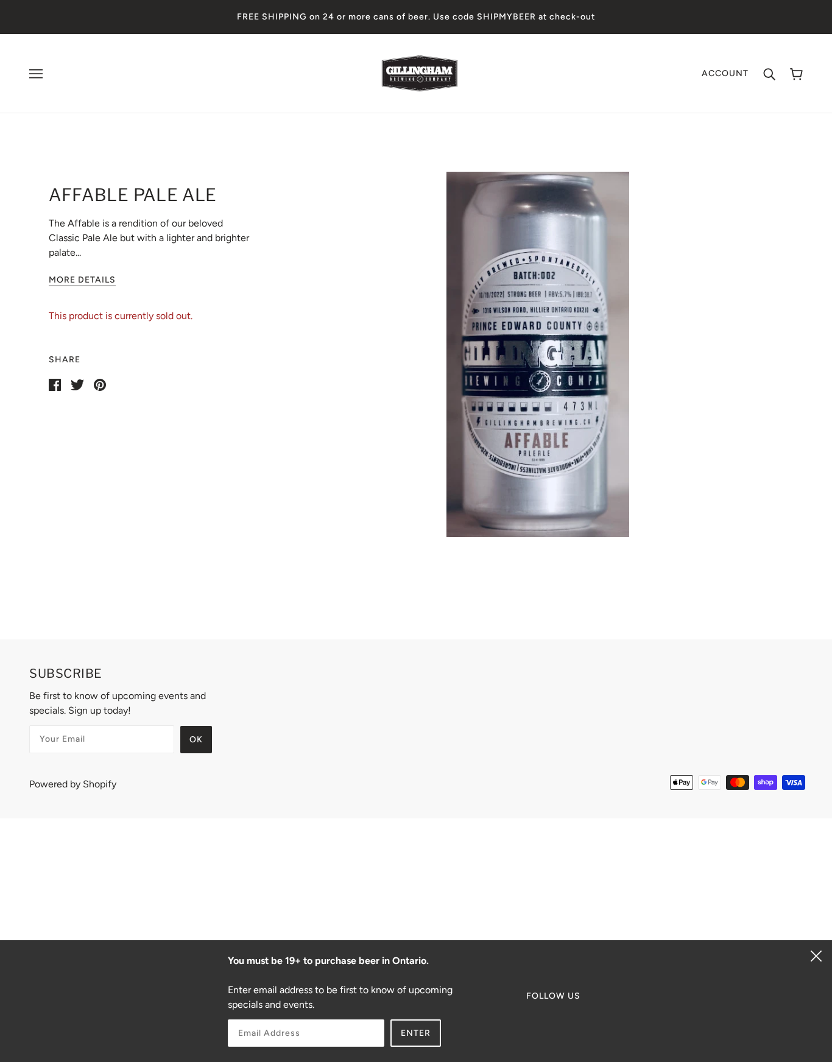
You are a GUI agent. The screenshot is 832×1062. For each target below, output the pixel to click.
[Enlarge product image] (538, 354)
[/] (419, 73)
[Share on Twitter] (77, 384)
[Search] (769, 73)
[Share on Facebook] (55, 384)
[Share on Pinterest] (100, 384)
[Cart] (796, 73)
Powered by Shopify (72, 784)
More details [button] (82, 280)
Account (725, 73)
